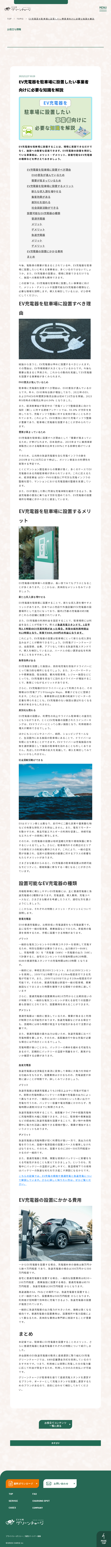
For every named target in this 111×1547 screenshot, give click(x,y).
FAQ (34, 1493)
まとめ (31, 256)
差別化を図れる (41, 202)
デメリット (38, 229)
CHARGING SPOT (41, 1500)
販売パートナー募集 (33, 1536)
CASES (12, 1507)
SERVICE (13, 1500)
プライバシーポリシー (14, 1536)
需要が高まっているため (46, 180)
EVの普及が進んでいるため (48, 175)
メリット (37, 224)
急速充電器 (38, 235)
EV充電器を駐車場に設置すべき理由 (49, 169)
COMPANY (37, 1507)
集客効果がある (41, 197)
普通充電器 (38, 218)
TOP (9, 19)
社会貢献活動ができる (45, 208)
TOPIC (20, 19)
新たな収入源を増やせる (46, 191)
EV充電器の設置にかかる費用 (45, 251)
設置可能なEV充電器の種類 (43, 213)
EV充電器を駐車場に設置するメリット (50, 186)
